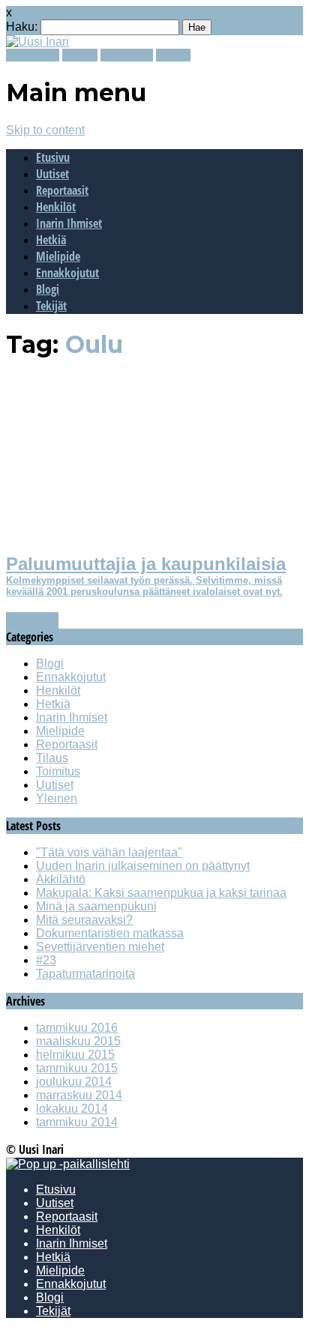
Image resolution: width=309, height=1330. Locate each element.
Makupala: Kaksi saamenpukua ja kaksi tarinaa (161, 892)
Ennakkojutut (67, 273)
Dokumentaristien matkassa (110, 933)
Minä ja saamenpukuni (96, 906)
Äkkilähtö (61, 879)
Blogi (47, 289)
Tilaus (52, 758)
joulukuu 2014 (74, 1081)
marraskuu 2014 (79, 1095)
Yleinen (56, 798)
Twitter (80, 55)
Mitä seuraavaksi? (84, 919)
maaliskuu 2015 (78, 1041)
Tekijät (51, 305)
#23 (46, 960)
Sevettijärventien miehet (100, 946)
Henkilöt (56, 207)
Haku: (22, 26)
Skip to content (45, 130)
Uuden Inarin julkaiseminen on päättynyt (143, 865)
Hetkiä (51, 240)
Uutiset (52, 174)
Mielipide (58, 256)
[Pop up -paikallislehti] (68, 1164)
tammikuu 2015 (77, 1068)
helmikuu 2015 (75, 1054)
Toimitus (58, 771)
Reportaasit (62, 190)
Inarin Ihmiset (69, 223)
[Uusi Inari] (37, 41)
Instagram (126, 55)
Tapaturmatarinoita (85, 973)
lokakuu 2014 (72, 1108)
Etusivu (53, 157)
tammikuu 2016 (77, 1027)
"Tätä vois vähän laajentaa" (109, 852)
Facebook (32, 55)
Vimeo (173, 55)
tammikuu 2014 (77, 1122)
